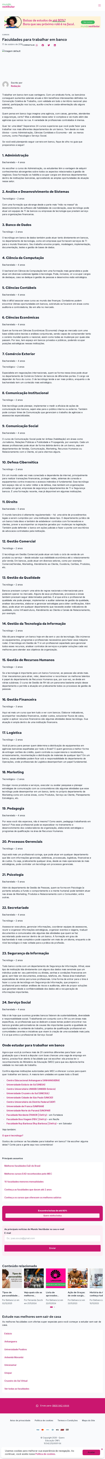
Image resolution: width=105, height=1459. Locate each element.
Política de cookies (44, 1420)
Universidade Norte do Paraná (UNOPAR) (29, 1110)
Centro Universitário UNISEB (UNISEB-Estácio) (31, 1089)
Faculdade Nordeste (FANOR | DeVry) (27, 1115)
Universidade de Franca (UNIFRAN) (26, 1106)
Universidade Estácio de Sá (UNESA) (26, 1084)
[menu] (99, 5)
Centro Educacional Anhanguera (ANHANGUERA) (33, 1080)
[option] (52, 1166)
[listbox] (52, 1181)
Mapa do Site (88, 1420)
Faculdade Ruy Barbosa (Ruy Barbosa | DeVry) (32, 1123)
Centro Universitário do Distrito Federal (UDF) (31, 1102)
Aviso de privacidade (20, 1420)
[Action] (52, 22)
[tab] (51, 1307)
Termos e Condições (68, 1420)
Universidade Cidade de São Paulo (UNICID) (30, 1097)
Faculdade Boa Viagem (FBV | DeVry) (27, 1119)
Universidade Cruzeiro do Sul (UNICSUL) (28, 1093)
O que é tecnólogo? (12, 1135)
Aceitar (91, 1452)
